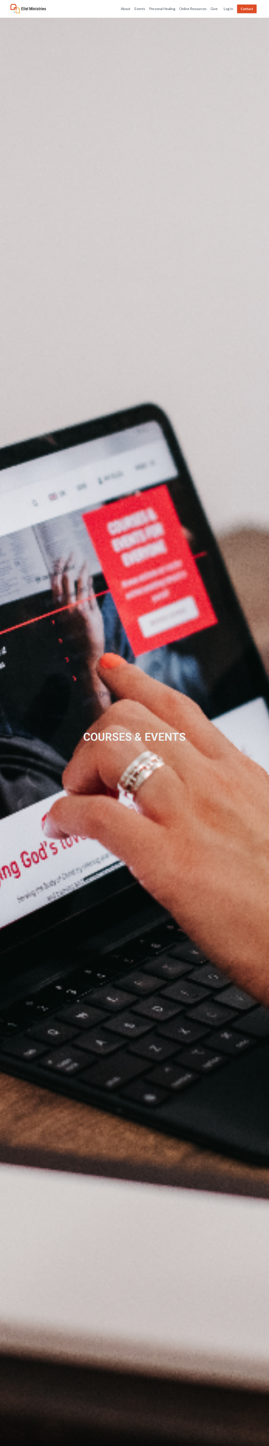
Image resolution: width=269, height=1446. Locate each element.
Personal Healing (162, 8)
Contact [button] (247, 9)
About (125, 8)
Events (139, 8)
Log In (228, 8)
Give (214, 8)
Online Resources (193, 8)
